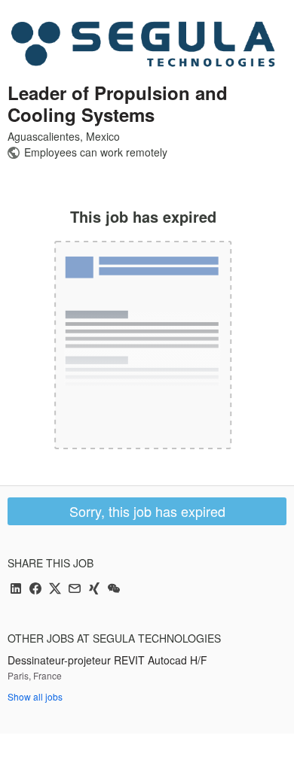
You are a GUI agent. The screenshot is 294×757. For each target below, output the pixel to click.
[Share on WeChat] (114, 589)
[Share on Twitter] (55, 589)
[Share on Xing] (94, 589)
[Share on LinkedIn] (16, 589)
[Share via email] (75, 589)
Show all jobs (35, 696)
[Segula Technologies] (143, 43)
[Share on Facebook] (35, 589)
